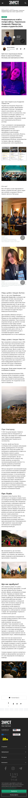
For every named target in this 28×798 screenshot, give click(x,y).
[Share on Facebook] (17, 49)
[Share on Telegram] (20, 49)
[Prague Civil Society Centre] (5, 739)
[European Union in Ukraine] (5, 734)
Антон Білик (11, 47)
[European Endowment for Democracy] (5, 730)
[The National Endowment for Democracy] (16, 730)
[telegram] (20, 768)
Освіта (12, 9)
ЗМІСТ (3, 9)
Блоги (7, 9)
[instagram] (13, 768)
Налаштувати (14, 795)
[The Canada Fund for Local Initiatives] (16, 734)
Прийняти (14, 791)
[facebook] (5, 768)
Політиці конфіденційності (8, 787)
